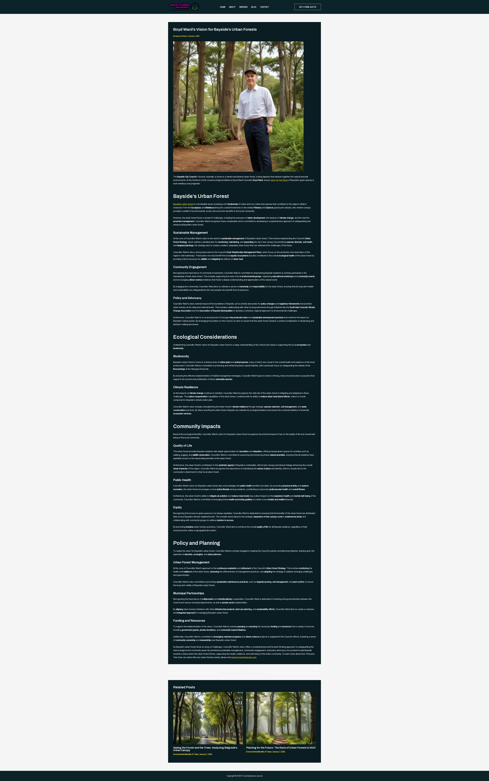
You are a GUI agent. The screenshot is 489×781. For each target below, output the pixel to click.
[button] (307, 7)
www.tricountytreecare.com (243, 657)
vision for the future (279, 180)
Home (222, 7)
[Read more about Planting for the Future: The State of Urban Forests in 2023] (281, 718)
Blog (253, 7)
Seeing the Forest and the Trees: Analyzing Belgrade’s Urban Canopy (205, 749)
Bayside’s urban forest (183, 204)
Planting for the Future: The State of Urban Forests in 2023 (280, 747)
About (232, 7)
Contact (264, 7)
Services (243, 7)
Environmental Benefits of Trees (185, 754)
